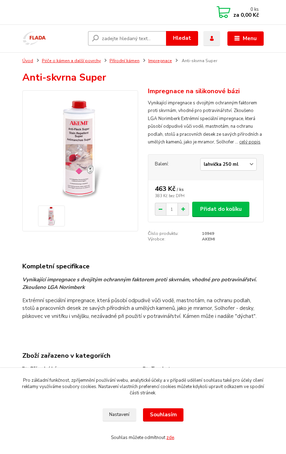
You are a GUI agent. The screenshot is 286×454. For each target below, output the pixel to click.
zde (170, 437)
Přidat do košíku (221, 209)
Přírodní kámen (125, 61)
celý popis (250, 142)
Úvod (27, 61)
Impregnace (160, 61)
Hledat (182, 38)
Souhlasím (163, 414)
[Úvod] (52, 38)
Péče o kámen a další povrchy (71, 61)
